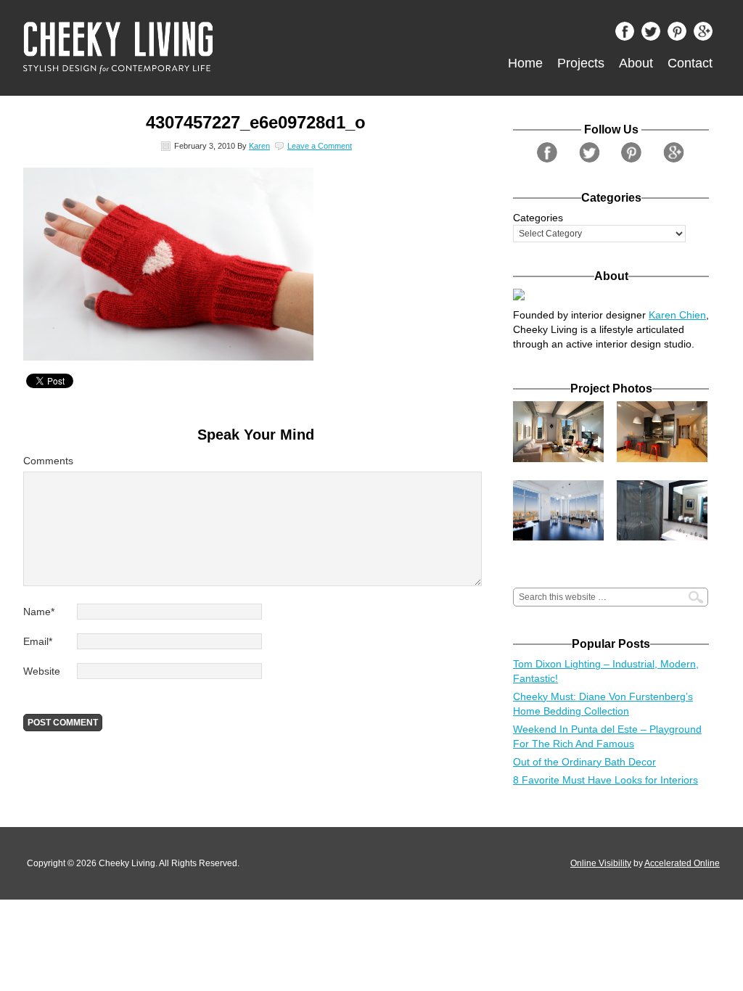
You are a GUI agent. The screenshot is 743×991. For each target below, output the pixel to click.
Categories (538, 217)
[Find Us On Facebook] (628, 35)
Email (37, 641)
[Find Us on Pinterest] (681, 35)
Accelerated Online (682, 863)
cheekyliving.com (186, 48)
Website (41, 671)
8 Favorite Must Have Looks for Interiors (605, 780)
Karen (259, 145)
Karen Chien (677, 315)
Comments (48, 460)
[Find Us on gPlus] (707, 35)
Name (38, 611)
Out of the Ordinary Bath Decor (584, 762)
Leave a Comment (319, 145)
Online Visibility (600, 863)
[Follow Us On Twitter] (654, 35)
